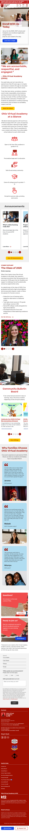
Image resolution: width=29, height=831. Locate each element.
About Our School (8, 108)
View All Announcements (14, 258)
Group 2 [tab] (13, 252)
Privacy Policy (13, 699)
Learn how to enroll (16, 2)
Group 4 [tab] (17, 252)
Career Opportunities (6, 773)
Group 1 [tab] (11, 252)
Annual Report (4, 770)
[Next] (20, 252)
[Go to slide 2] (6, 349)
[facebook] (2, 737)
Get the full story (6, 317)
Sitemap (3, 788)
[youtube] (8, 737)
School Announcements (7, 428)
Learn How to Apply (9, 40)
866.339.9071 (21, 723)
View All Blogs (14, 440)
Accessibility (4, 781)
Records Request (5, 786)
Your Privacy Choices (5, 779)
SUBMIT (14, 702)
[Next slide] (13, 349)
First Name (6, 657)
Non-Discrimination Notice (7, 775)
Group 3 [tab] (15, 252)
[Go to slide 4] (11, 349)
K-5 (6, 675)
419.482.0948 (16, 724)
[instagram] (5, 737)
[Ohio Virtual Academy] (5, 5)
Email (4, 666)
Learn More (6, 246)
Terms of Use (5, 699)
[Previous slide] (2, 349)
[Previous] (9, 252)
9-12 (18, 675)
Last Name (6, 660)
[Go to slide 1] (4, 349)
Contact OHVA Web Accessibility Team (9, 730)
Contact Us (3, 766)
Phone (5, 663)
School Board (4, 768)
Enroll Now (20, 638)
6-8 (12, 675)
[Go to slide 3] (8, 349)
